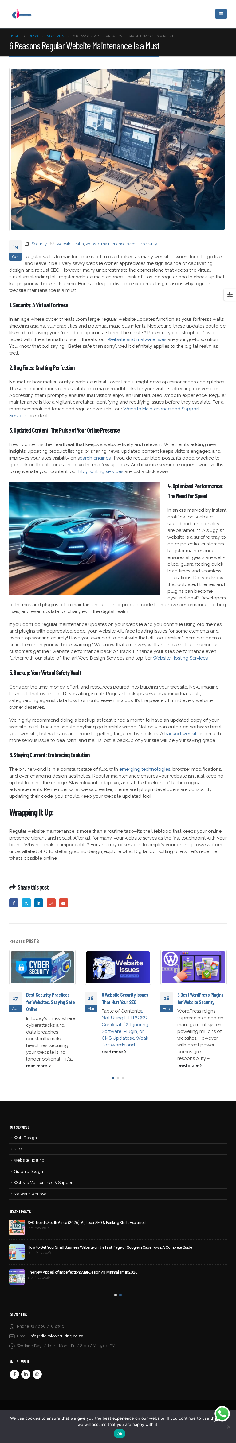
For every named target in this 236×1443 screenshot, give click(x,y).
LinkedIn (38, 902)
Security (39, 243)
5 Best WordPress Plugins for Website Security (200, 998)
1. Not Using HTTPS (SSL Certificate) (125, 1017)
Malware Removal (31, 1193)
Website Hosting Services (180, 658)
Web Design (25, 1137)
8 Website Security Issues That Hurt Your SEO (125, 998)
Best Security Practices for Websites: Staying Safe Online (50, 1001)
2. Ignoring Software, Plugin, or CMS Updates (125, 1031)
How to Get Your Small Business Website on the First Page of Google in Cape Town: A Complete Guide (110, 1247)
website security (142, 243)
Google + (51, 902)
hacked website (181, 733)
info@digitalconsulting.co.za (56, 1335)
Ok (119, 1433)
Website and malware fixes (137, 339)
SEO (18, 1148)
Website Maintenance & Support (44, 1182)
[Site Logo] (21, 14)
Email (63, 902)
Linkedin (25, 1374)
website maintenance (105, 243)
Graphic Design (28, 1171)
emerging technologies (144, 769)
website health (70, 243)
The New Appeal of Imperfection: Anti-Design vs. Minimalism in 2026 (82, 1272)
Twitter (26, 902)
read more (37, 1065)
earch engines (95, 458)
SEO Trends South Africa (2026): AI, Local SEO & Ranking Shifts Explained (86, 1222)
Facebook (13, 902)
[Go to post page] (42, 967)
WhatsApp (37, 1374)
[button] (113, 1078)
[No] (228, 1427)
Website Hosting (29, 1160)
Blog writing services (100, 471)
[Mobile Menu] (221, 14)
